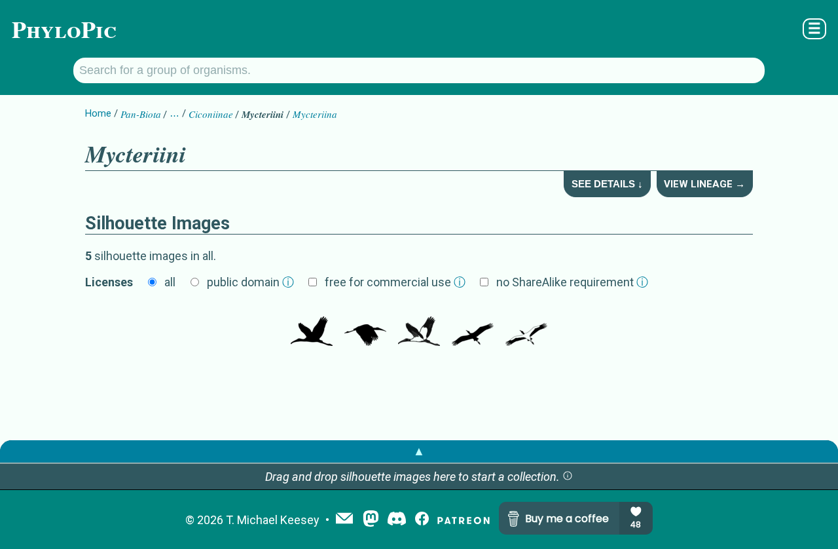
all (169, 282)
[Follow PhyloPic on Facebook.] (422, 520)
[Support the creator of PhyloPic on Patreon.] (463, 520)
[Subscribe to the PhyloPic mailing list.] (344, 519)
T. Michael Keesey (272, 520)
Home (98, 113)
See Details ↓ (607, 183)
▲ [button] (419, 451)
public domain (250, 282)
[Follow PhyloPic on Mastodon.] (371, 519)
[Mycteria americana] (312, 326)
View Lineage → (704, 184)
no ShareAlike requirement (572, 282)
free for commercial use (395, 282)
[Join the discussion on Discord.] (397, 520)
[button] (567, 476)
